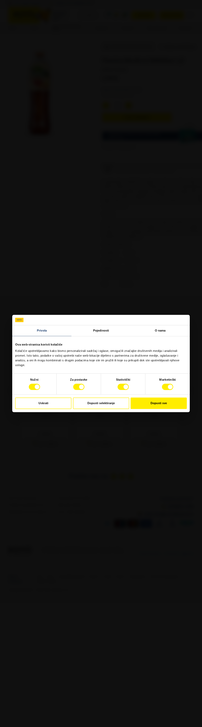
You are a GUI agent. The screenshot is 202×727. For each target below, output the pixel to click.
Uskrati (43, 403)
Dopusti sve (159, 403)
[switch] (78, 387)
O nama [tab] (160, 330)
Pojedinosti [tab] (101, 330)
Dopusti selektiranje (101, 403)
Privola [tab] (42, 330)
